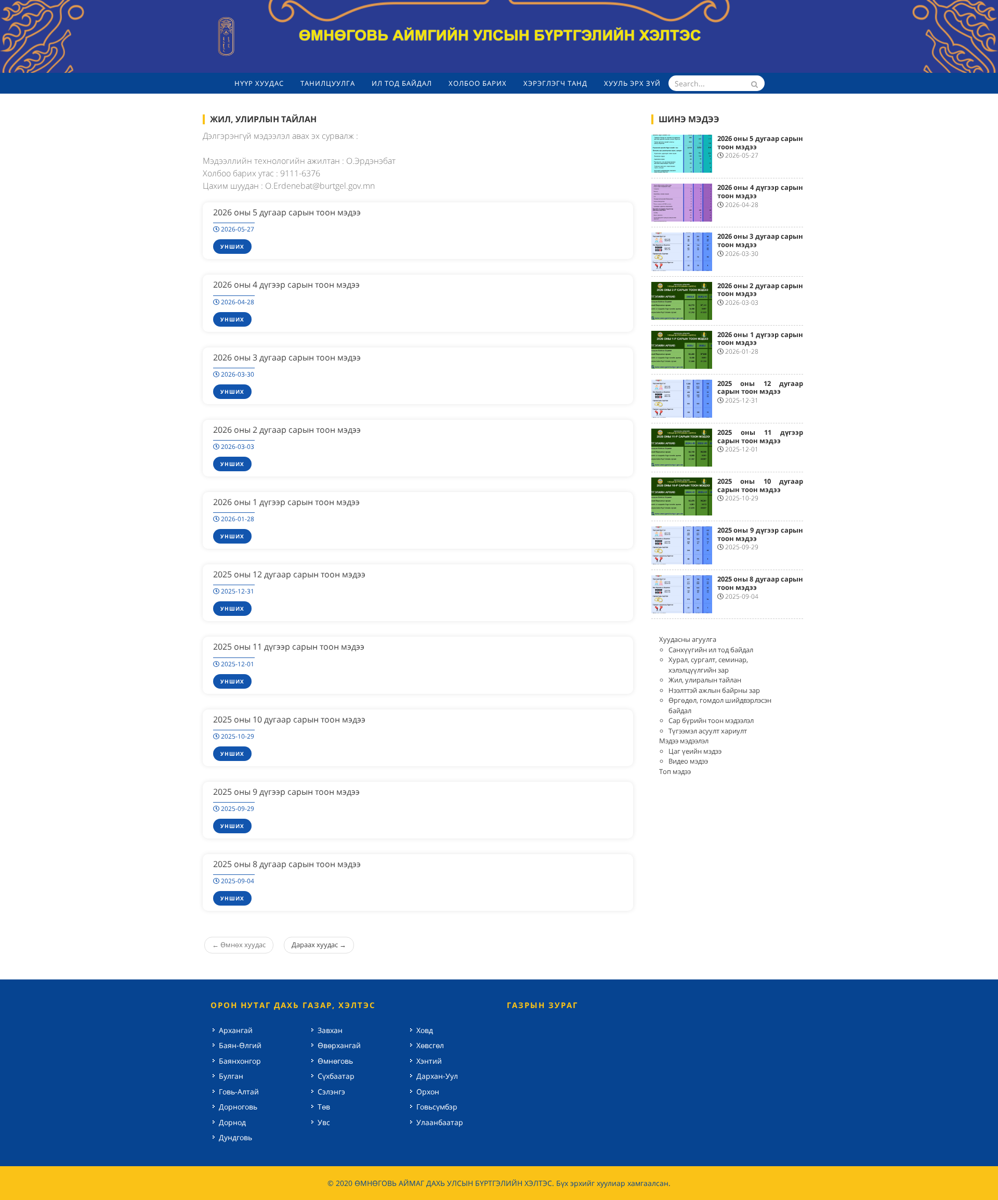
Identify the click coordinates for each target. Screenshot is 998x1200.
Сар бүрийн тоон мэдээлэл (711, 720)
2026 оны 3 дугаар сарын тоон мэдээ (287, 357)
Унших (232, 246)
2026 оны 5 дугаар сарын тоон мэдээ (287, 212)
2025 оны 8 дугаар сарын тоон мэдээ (287, 864)
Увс (324, 1122)
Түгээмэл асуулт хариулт (707, 731)
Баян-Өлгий (240, 1045)
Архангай (236, 1030)
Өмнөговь (335, 1061)
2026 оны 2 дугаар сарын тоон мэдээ (287, 429)
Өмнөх (239, 944)
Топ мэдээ (675, 771)
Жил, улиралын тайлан (704, 680)
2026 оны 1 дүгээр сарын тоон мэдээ (286, 502)
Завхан (330, 1030)
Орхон (427, 1091)
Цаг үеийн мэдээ (694, 751)
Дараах (319, 944)
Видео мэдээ (688, 761)
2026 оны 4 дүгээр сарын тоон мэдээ (286, 284)
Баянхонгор (240, 1061)
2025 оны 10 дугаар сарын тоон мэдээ (289, 719)
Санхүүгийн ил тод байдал (710, 649)
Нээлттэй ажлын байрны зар (714, 690)
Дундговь (235, 1137)
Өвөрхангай (339, 1045)
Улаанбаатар (439, 1122)
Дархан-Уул (437, 1076)
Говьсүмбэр (436, 1107)
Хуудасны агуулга (687, 639)
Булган (231, 1076)
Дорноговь (238, 1107)
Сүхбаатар (336, 1076)
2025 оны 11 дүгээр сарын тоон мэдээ (288, 646)
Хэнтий (429, 1061)
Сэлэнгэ (331, 1091)
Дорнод (232, 1122)
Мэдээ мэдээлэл (683, 740)
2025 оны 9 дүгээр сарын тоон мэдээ (286, 791)
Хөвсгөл (430, 1045)
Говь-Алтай (239, 1091)
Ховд (424, 1030)
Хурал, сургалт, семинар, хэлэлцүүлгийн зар (708, 665)
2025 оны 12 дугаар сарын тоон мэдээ (289, 574)
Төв (324, 1107)
